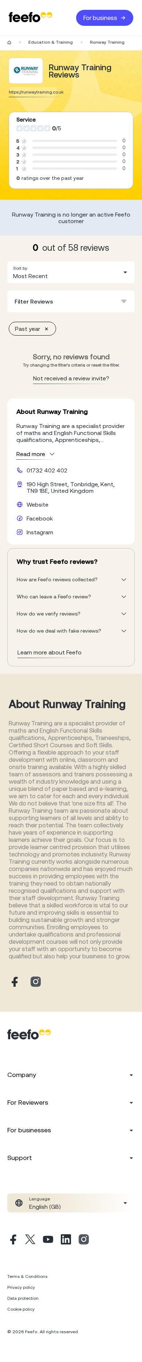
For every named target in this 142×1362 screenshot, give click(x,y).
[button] (71, 272)
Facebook (40, 518)
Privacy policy (21, 1287)
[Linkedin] (66, 1240)
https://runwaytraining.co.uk (36, 92)
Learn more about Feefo (49, 652)
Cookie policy (21, 1309)
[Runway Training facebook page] (14, 982)
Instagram (40, 532)
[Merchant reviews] (26, 70)
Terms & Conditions (27, 1276)
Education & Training (50, 42)
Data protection (23, 1298)
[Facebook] (12, 1240)
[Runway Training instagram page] (36, 982)
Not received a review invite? (71, 378)
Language (39, 1198)
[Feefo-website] (30, 17)
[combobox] (71, 272)
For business (100, 17)
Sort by (20, 268)
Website (37, 504)
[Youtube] (48, 1240)
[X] (30, 1240)
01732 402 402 (47, 470)
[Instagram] (84, 1240)
